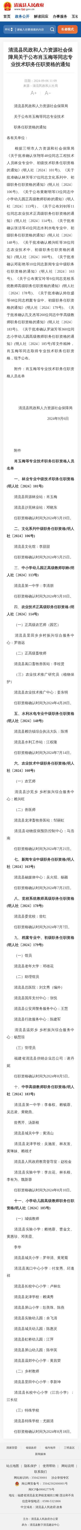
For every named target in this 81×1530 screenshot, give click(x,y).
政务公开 (22, 16)
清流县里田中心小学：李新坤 (34, 1382)
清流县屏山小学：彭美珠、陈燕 (35, 1307)
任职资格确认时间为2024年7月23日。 (40, 888)
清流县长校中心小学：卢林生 (34, 1286)
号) (32, 536)
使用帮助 (49, 1466)
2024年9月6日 (57, 418)
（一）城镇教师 (23, 1219)
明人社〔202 (18, 486)
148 (35, 721)
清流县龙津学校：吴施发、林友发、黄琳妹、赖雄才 (40, 1147)
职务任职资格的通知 (26, 127)
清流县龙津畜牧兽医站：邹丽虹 (35, 820)
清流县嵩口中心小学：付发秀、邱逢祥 (40, 1271)
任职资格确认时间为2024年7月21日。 (40, 849)
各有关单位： (17, 138)
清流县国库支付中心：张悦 (32, 998)
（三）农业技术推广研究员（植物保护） (40, 678)
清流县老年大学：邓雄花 (30, 966)
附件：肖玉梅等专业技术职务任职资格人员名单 (40, 372)
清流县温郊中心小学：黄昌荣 (34, 1360)
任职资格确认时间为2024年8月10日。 (40, 1190)
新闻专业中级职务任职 (40, 859)
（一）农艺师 (21, 781)
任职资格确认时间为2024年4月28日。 (40, 703)
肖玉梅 (19, 461)
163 (27, 867)
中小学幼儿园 (33, 568)
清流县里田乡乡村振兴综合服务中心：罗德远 (40, 639)
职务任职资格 (63, 479)
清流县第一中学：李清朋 (30, 586)
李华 (14, 1247)
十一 (18, 1201)
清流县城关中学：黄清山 (30, 1133)
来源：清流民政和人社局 (40, 85)
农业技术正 (30, 607)
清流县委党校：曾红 (26, 916)
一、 (18, 479)
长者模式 (67, 29)
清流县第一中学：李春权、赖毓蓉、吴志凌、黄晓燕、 (40, 1108)
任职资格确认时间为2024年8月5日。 (39, 1076)
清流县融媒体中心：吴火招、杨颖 (37, 877)
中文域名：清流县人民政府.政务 (41, 1507)
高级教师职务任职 (43, 1087)
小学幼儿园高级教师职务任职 (50, 1201)
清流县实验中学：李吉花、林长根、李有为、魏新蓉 (40, 1175)
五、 (18, 713)
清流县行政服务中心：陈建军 (34, 1019)
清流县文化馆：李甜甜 (28, 546)
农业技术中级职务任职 (40, 763)
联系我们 (40, 1471)
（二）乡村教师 (23, 1371)
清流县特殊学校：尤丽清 (30, 1421)
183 (27, 1094)
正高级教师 (53, 568)
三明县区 (69, 1447)
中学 (25, 1087)
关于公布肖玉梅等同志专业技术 (35, 116)
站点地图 (12, 1466)
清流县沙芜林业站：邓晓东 (32, 507)
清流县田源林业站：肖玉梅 (32, 497)
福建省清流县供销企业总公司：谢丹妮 (40, 1061)
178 (35, 906)
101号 (37, 486)
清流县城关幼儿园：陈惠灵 (32, 1329)
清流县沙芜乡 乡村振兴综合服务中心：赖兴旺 (40, 795)
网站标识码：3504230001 (30, 1477)
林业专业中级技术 (37, 479)
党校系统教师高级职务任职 (44, 898)
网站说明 (67, 1466)
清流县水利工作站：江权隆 (32, 742)
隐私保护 (30, 1466)
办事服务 (60, 16)
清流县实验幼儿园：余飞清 (32, 1318)
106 (27, 536)
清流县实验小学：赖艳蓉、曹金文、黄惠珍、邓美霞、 (40, 1232)
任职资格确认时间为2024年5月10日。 (40, 596)
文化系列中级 (33, 529)
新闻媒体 (40, 1454)
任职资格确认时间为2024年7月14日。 (40, 753)
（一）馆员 (19, 955)
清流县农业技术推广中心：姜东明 (37, 692)
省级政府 (31, 1447)
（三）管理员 (21, 1048)
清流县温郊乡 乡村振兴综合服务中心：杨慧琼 (40, 1033)
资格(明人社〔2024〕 (23, 1208)
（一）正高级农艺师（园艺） (34, 625)
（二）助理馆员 (23, 977)
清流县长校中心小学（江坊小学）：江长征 (40, 1396)
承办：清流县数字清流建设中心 (40, 1524)
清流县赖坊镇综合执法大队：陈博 (37, 731)
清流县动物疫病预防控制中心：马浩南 (40, 834)
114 (31, 614)
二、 (18, 529)
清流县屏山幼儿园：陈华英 (32, 1350)
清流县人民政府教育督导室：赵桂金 (39, 1162)
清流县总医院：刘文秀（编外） (35, 987)
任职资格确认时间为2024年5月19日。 (40, 518)
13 (32, 575)
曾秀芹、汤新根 (23, 1122)
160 (27, 770)
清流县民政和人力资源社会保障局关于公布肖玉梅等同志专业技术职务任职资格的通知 (40, 57)
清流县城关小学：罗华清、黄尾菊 (37, 1258)
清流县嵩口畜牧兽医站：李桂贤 (35, 664)
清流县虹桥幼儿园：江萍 (30, 1339)
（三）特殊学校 (23, 1410)
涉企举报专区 (60, 1477)
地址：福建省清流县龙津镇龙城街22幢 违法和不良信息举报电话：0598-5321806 (41, 1498)
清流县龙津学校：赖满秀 (30, 1297)
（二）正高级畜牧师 (26, 653)
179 (35, 945)
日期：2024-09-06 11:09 (40, 81)
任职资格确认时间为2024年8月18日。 (40, 1431)
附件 (14, 450)
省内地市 (50, 1447)
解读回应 (41, 16)
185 (43, 1208)
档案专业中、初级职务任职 (44, 938)
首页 (7, 16)
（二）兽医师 (21, 810)
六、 (18, 763)
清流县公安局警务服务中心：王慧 (37, 1009)
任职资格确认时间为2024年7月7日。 (39, 927)
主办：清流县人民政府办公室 (40, 1519)
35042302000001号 (55, 1483)
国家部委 (12, 1447)
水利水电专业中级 (37, 713)
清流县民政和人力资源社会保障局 (37, 106)
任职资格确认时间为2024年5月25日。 (40, 557)
